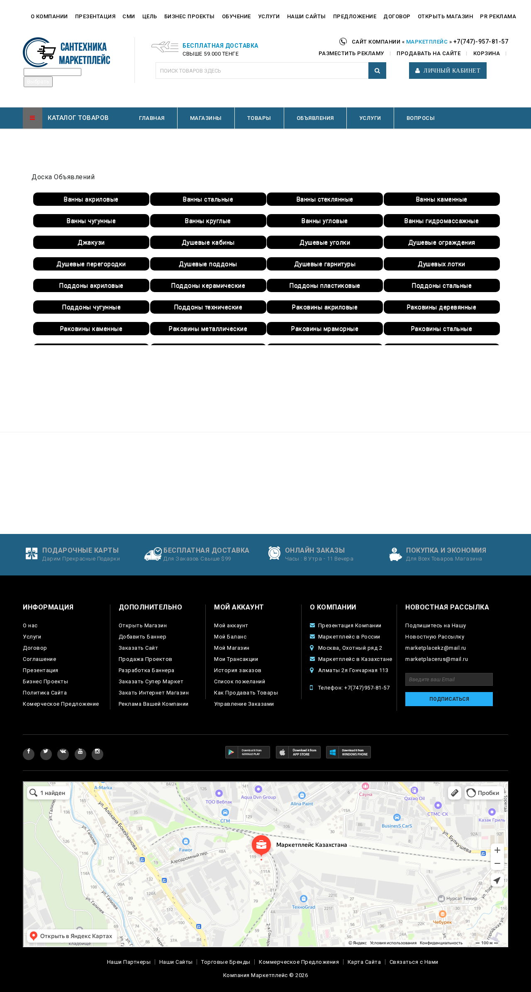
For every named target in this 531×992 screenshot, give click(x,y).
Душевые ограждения (441, 242)
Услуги (32, 637)
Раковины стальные (442, 328)
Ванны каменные (442, 199)
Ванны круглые (208, 220)
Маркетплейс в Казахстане (355, 659)
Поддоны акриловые (91, 285)
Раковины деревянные (442, 307)
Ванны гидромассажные (441, 220)
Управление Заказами (244, 704)
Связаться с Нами (414, 962)
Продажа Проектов (146, 659)
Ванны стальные (208, 199)
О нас (30, 625)
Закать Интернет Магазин (154, 693)
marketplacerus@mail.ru (436, 659)
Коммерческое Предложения (299, 962)
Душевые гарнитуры (325, 264)
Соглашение (39, 659)
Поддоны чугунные (91, 307)
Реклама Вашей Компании (154, 704)
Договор (35, 648)
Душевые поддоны (208, 264)
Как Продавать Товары (246, 693)
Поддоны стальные (442, 285)
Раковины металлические (208, 328)
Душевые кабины (208, 242)
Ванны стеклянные (325, 199)
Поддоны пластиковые (324, 285)
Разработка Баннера (147, 670)
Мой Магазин (232, 648)
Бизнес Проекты (45, 681)
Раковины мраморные (324, 328)
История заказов (238, 670)
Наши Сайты (176, 962)
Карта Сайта (364, 962)
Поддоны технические (208, 307)
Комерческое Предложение (61, 704)
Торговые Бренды (226, 962)
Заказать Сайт (138, 648)
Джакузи (91, 242)
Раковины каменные (91, 328)
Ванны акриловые (91, 199)
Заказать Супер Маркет (151, 681)
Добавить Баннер (143, 637)
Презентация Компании (350, 625)
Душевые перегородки (91, 264)
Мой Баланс (230, 637)
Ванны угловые (325, 220)
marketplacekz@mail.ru (435, 648)
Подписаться (449, 699)
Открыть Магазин (143, 625)
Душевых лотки (441, 264)
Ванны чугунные (91, 220)
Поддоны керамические (208, 285)
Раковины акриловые (325, 307)
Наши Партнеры (129, 962)
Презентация (40, 670)
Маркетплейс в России (349, 637)
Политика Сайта (45, 693)
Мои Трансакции (236, 659)
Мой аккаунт (231, 625)
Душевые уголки (325, 242)
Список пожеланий (239, 681)
